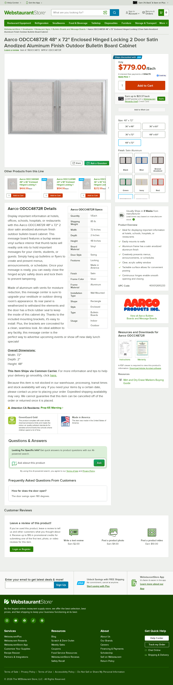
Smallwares (59, 23)
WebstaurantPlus (13, 636)
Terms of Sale (11, 672)
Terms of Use (72, 471)
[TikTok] (33, 620)
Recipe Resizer (12, 653)
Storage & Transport (145, 23)
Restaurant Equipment (19, 23)
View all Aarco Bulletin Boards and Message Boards (142, 317)
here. (53, 375)
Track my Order (157, 644)
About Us (105, 636)
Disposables (111, 23)
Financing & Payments (112, 649)
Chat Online (154, 650)
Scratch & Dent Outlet (62, 640)
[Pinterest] (42, 620)
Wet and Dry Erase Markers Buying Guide (143, 381)
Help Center (13, 3)
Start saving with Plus (98, 586)
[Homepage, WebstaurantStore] (25, 12)
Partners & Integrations (16, 657)
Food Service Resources (64, 653)
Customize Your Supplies (17, 649)
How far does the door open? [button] (29, 490)
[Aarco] (141, 305)
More (162, 23)
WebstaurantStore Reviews (65, 657)
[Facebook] (24, 620)
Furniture (126, 23)
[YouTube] (15, 620)
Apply (162, 99)
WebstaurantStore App (16, 644)
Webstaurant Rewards (15, 640)
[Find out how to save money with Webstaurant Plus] (45, 179)
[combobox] (80, 12)
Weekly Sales (58, 644)
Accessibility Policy (65, 672)
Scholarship (107, 653)
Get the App (34, 3)
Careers (105, 644)
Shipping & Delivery (158, 655)
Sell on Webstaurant (111, 657)
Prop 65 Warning (51, 407)
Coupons (56, 649)
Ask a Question (99, 163)
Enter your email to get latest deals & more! (34, 579)
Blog (53, 636)
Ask (99, 462)
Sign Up (61, 584)
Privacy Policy (89, 471)
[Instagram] (7, 620)
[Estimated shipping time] (133, 219)
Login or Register (22, 549)
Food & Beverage (78, 23)
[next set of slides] (108, 188)
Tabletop (96, 23)
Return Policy (107, 661)
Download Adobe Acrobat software (145, 368)
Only (120, 62)
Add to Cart (18, 195)
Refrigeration (41, 23)
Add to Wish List (141, 110)
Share (78, 163)
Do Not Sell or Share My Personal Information (101, 672)
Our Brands (107, 640)
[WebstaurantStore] (46, 601)
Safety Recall (58, 661)
